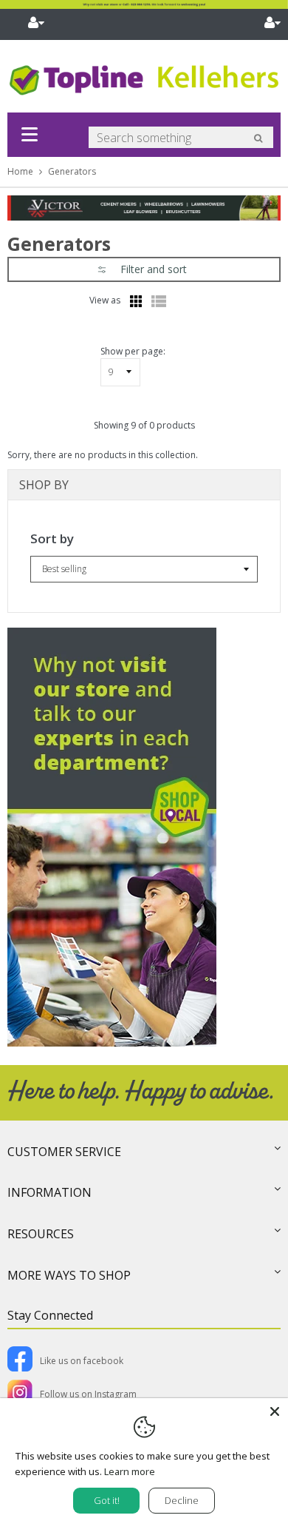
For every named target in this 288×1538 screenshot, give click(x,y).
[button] (144, 269)
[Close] (274, 1411)
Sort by (52, 538)
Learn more (129, 1471)
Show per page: (132, 351)
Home (20, 171)
